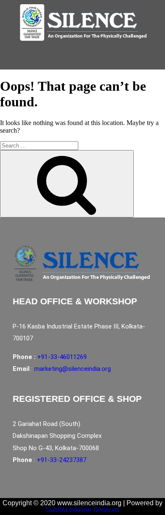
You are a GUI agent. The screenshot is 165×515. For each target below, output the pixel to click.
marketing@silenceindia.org (72, 369)
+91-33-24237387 (61, 460)
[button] (77, 60)
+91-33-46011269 (62, 357)
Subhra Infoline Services (82, 509)
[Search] (67, 183)
